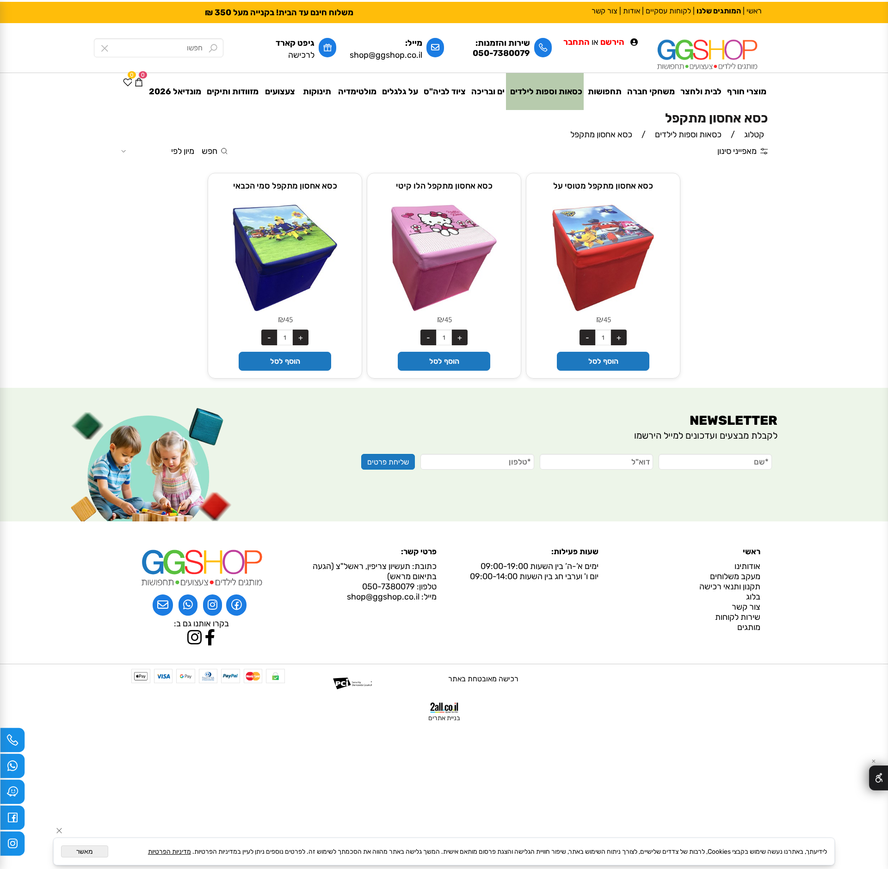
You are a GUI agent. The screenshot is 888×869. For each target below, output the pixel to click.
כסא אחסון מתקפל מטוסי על (603, 186)
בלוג (753, 597)
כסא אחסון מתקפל (716, 118)
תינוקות (317, 91)
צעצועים (280, 91)
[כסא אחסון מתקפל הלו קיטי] (444, 308)
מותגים (747, 627)
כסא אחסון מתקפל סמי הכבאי (285, 186)
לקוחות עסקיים (668, 10)
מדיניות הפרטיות (169, 852)
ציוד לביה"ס (445, 91)
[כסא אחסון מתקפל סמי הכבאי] (285, 308)
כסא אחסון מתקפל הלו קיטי (444, 186)
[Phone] (12, 742)
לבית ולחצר (701, 91)
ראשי (754, 10)
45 (607, 319)
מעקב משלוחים (735, 576)
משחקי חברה (651, 91)
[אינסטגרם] (12, 846)
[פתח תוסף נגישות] (878, 777)
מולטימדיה (357, 91)
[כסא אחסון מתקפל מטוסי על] (603, 308)
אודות (631, 10)
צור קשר (604, 10)
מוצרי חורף (746, 91)
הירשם (612, 42)
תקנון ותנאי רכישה (729, 586)
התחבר (576, 42)
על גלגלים (400, 91)
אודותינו (747, 566)
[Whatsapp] (12, 768)
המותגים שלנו (719, 10)
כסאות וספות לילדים (546, 91)
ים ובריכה (488, 91)
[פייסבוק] (12, 820)
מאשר (84, 851)
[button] (603, 361)
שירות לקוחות (735, 617)
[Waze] (12, 794)
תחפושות (605, 91)
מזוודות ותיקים (233, 91)
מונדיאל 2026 (175, 91)
